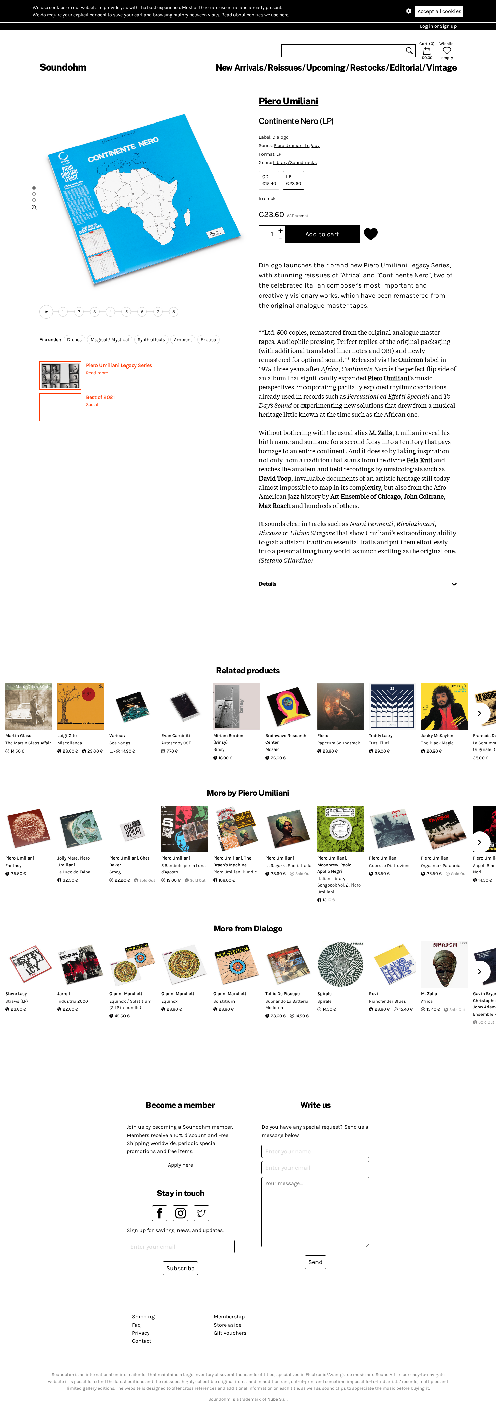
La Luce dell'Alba (73, 871)
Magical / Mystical (110, 339)
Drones (74, 339)
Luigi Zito (67, 735)
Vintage (441, 67)
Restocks (367, 67)
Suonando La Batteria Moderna (286, 1004)
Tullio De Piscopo (282, 993)
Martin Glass (18, 735)
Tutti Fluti (379, 742)
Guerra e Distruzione (390, 865)
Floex (322, 735)
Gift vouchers (230, 1333)
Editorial (406, 67)
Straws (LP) (16, 1001)
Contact (141, 1341)
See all (93, 404)
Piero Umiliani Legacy (297, 145)
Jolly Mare (67, 858)
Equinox (169, 1001)
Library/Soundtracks (295, 162)
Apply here (180, 1165)
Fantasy (13, 865)
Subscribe (180, 1268)
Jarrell (63, 993)
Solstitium (224, 1001)
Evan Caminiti (175, 735)
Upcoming (325, 67)
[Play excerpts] (46, 312)
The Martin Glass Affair (28, 742)
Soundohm (62, 67)
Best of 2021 (100, 397)
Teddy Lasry (380, 735)
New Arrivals (239, 67)
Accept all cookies (439, 11)
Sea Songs (119, 742)
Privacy (140, 1333)
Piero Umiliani (288, 100)
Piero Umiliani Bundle (235, 871)
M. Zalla (429, 993)
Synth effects (151, 339)
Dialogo (280, 137)
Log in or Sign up (438, 26)
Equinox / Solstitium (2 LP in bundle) (130, 1004)
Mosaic (272, 749)
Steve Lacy (16, 993)
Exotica (208, 339)
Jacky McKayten (437, 735)
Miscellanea (69, 742)
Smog (115, 871)
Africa (427, 1001)
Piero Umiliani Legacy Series (119, 365)
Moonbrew (327, 864)
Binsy (218, 749)
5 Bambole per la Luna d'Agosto (183, 869)
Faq (136, 1324)
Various (117, 735)
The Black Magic (437, 742)
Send (315, 1262)
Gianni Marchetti (126, 993)
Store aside (227, 1324)
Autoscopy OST (176, 742)
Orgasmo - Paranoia (440, 865)
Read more (97, 372)
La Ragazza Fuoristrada (288, 865)
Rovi (373, 993)
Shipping (143, 1316)
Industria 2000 (72, 1001)
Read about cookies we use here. (255, 15)
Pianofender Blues (387, 1001)
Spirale (324, 993)
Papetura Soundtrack (338, 742)
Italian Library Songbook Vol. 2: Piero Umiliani (339, 885)
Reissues (285, 67)
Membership (229, 1316)
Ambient (183, 339)
